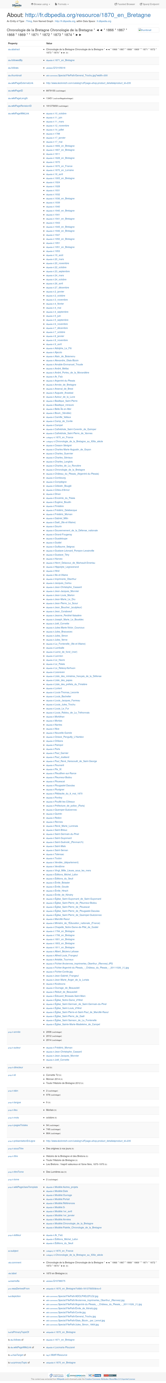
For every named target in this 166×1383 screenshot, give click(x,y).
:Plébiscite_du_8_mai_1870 (64, 793)
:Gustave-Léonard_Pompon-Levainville (70, 550)
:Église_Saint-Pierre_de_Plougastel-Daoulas (73, 910)
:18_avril (54, 174)
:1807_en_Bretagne (60, 149)
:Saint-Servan (57, 850)
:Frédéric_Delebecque (61, 510)
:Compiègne (56, 481)
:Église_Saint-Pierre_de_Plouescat (68, 906)
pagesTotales (18, 1125)
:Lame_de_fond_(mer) (61, 651)
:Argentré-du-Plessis (60, 380)
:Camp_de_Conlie (59, 421)
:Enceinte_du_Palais (60, 498)
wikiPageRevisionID (20, 105)
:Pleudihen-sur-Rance (61, 773)
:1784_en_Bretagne (60, 931)
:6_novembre (57, 323)
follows (13, 67)
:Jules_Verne (56, 639)
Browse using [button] (40, 4)
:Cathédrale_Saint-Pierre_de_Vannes (69, 433)
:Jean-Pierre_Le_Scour (62, 603)
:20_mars (55, 259)
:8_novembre (57, 340)
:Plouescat (55, 781)
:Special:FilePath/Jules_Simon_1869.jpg (72, 1324)
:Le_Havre (55, 659)
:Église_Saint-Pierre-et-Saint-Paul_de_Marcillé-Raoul (77, 1012)
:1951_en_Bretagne (60, 247)
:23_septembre (58, 271)
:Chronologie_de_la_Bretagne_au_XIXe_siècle (74, 441)
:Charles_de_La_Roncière (63, 465)
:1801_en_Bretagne (60, 939)
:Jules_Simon (57, 635)
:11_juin (54, 117)
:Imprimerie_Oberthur (61, 579)
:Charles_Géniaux (59, 457)
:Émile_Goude (57, 886)
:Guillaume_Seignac (60, 546)
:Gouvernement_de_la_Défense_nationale (72, 530)
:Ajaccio (54, 352)
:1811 (53, 153)
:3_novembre (57, 299)
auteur (14, 1047)
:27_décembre (57, 287)
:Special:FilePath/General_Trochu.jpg (71, 1316)
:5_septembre (57, 319)
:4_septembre (57, 311)
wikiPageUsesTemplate (23, 1187)
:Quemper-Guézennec (61, 809)
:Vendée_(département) (62, 862)
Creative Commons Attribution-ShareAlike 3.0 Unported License (110, 1379)
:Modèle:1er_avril (59, 1211)
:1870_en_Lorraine (60, 170)
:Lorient (54, 688)
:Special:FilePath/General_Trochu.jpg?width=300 (77, 75)
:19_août (54, 255)
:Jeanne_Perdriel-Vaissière (64, 615)
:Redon (54, 817)
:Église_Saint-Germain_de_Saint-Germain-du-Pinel (76, 1004)
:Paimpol (54, 744)
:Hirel (52, 570)
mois (13, 1117)
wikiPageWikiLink (18, 113)
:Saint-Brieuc (56, 829)
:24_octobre (56, 279)
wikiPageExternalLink (20, 83)
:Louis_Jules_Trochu (60, 704)
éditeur (14, 1235)
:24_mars (55, 275)
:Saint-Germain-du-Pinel (62, 834)
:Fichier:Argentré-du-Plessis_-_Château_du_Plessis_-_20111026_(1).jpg (87, 967)
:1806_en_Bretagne (60, 145)
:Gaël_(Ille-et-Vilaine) (61, 522)
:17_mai (54, 141)
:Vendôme (55, 866)
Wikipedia (61, 1379)
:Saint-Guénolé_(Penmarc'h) (64, 842)
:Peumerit (55, 765)
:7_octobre (55, 332)
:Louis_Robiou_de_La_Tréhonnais (67, 712)
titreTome (16, 1171)
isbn (13, 1090)
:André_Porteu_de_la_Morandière (67, 372)
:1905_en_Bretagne (60, 178)
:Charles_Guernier (59, 453)
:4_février (55, 303)
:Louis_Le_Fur (57, 708)
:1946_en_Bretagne (60, 230)
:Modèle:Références (60, 1203)
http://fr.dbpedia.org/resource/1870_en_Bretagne (88, 14)
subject (13, 1250)
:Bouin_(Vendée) (58, 413)
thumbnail (15, 75)
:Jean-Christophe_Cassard (64, 587)
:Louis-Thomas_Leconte (62, 692)
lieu (13, 1109)
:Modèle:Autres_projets (62, 1187)
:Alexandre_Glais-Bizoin (62, 360)
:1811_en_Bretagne (60, 947)
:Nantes (54, 724)
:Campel (54, 425)
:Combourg (56, 477)
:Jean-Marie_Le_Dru (60, 599)
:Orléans (54, 740)
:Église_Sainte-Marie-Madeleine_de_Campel (73, 1024)
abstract (14, 49)
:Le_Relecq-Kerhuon (60, 668)
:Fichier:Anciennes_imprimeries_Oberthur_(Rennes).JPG (79, 963)
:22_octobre (56, 267)
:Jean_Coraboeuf (59, 611)
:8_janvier (55, 336)
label (12, 1273)
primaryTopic (18, 1362)
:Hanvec (54, 558)
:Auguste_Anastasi (59, 392)
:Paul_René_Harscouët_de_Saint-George (71, 761)
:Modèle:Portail (58, 1199)
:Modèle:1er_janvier (60, 1215)
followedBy (15, 60)
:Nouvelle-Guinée (59, 732)
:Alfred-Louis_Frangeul (62, 955)
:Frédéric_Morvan (59, 514)
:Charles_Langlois (59, 461)
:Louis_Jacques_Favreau (63, 700)
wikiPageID (15, 90)
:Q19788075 (55, 1280)
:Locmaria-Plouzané (60, 1347)
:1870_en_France (59, 166)
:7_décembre (57, 328)
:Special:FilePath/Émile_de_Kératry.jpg (71, 1308)
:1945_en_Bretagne (60, 226)
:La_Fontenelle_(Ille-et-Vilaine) (66, 643)
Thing (29, 21)
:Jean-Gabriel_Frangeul (62, 975)
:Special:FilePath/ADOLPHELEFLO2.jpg (72, 1296)
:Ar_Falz (54, 376)
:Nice (52, 728)
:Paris (53, 749)
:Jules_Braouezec (59, 631)
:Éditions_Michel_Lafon (62, 874)
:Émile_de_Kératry (59, 894)
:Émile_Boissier (58, 882)
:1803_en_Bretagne (60, 943)
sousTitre (16, 1148)
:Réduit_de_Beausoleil (61, 991)
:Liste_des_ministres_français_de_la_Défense (73, 676)
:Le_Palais (55, 664)
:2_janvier (55, 291)
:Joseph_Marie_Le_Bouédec (65, 619)
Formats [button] (62, 4)
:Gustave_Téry (57, 554)
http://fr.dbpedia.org (65, 21)
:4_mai (53, 307)
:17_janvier (55, 137)
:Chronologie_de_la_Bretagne (65, 469)
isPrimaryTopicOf (18, 1332)
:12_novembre (57, 125)
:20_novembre (57, 263)
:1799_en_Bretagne (60, 935)
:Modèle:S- (55, 1207)
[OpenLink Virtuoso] (56, 1375)
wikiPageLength (18, 98)
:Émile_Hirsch (57, 890)
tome (13, 1179)
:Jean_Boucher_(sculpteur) (64, 607)
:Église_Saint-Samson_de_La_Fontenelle (71, 1020)
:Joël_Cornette (57, 623)
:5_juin (53, 315)
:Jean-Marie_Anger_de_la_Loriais (67, 979)
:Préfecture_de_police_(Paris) (65, 805)
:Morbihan (55, 716)
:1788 (53, 133)
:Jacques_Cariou (58, 583)
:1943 (53, 222)
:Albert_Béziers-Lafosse (62, 951)
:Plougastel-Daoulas (60, 785)
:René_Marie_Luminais (62, 825)
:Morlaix (54, 720)
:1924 (53, 182)
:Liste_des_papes (59, 680)
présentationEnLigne (21, 1140)
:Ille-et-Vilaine (57, 574)
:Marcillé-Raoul (58, 919)
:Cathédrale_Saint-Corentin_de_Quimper (71, 429)
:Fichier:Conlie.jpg (59, 971)
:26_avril (54, 283)
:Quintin (54, 813)
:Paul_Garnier (57, 753)
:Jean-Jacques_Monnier (62, 591)
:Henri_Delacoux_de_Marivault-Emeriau (70, 562)
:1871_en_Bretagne (60, 60)
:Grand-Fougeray (59, 534)
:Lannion (54, 655)
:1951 (53, 243)
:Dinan (53, 493)
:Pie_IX (53, 769)
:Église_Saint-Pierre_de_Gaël (65, 1016)
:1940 (53, 206)
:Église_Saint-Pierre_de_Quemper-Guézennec (74, 914)
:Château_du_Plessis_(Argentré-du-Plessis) (72, 473)
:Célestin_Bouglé (58, 485)
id (12, 1074)
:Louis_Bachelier (58, 696)
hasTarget (16, 1354)
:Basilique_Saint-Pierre (61, 400)
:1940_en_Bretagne (60, 210)
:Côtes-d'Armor (58, 489)
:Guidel (53, 542)
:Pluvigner (55, 789)
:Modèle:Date (57, 1191)
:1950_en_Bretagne (60, 238)
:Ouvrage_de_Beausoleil (62, 987)
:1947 (53, 234)
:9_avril (54, 344)
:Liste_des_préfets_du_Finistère (66, 684)
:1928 (53, 186)
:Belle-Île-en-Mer (58, 408)
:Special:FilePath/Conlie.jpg (66, 1312)
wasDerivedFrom (19, 1288)
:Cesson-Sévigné (59, 445)
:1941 (53, 214)
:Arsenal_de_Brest (59, 388)
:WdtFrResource (56, 1354)
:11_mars (55, 121)
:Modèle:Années (58, 1219)
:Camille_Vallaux (58, 417)
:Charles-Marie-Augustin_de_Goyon (68, 449)
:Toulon (54, 858)
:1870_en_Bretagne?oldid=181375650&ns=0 (73, 1288)
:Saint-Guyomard (59, 838)
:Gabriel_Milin (57, 518)
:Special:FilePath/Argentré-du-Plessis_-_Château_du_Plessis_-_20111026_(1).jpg (94, 1304)
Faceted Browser (126, 4)
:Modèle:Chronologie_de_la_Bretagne (69, 1223)
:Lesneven (55, 672)
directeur (15, 1067)
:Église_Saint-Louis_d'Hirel (64, 1008)
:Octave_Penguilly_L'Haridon (65, 736)
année (14, 1031)
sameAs (13, 1280)
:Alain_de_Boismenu (60, 356)
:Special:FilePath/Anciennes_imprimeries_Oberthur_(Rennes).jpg (85, 1300)
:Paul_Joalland (57, 757)
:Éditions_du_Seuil (59, 878)
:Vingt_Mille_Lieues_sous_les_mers (68, 870)
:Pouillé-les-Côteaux (60, 801)
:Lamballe (55, 647)
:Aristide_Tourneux (59, 959)
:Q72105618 (55, 67)
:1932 (53, 194)
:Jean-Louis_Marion (60, 595)
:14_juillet (55, 129)
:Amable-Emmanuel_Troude (64, 364)
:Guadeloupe (56, 538)
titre (13, 1156)
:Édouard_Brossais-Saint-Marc (66, 995)
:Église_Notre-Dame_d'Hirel (64, 1000)
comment (14, 1262)
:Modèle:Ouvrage (59, 1195)
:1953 (53, 251)
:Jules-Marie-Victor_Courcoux (65, 627)
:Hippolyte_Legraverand (62, 566)
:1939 (53, 202)
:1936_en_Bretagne (60, 198)
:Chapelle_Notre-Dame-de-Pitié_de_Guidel (72, 927)
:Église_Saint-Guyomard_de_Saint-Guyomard (73, 898)
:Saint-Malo (56, 846)
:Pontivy (54, 797)
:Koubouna (55, 983)
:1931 (53, 190)
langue (14, 1102)
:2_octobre (55, 295)
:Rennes (54, 821)
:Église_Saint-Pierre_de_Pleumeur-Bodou (71, 902)
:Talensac (55, 854)
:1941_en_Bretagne (60, 218)
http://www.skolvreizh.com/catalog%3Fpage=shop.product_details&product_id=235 (88, 83)
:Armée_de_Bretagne (61, 384)
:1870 (53, 162)
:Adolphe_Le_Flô (59, 348)
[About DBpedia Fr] (16, 4)
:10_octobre (56, 113)
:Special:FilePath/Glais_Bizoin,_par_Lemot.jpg (75, 1320)
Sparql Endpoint (150, 4)
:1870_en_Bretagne (61, 1332)
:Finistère (55, 506)
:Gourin (54, 526)
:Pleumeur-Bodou (59, 777)
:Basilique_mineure (60, 404)
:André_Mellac (57, 368)
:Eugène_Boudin (58, 502)
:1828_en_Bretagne (60, 157)
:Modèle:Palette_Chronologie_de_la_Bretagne (74, 1227)
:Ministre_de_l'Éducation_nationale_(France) (73, 923)
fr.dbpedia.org (104, 21)
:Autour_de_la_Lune (60, 396)
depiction (14, 1296)
